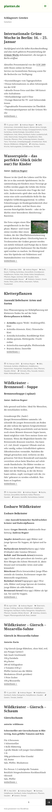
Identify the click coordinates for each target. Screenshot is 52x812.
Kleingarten (8, 610)
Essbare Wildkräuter (22, 506)
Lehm (16, 281)
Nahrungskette (15, 146)
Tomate (13, 697)
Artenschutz (8, 127)
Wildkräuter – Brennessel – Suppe (21, 384)
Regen (13, 277)
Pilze (20, 139)
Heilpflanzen (8, 134)
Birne (38, 127)
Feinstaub (7, 366)
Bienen (32, 127)
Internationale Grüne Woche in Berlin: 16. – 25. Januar (26, 37)
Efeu (29, 371)
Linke (6, 137)
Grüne (37, 132)
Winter (13, 371)
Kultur (33, 134)
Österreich (41, 606)
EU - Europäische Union (12, 129)
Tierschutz (12, 141)
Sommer (20, 277)
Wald (45, 141)
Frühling (12, 272)
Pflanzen (14, 139)
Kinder (26, 274)
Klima (20, 134)
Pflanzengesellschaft (17, 615)
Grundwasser (39, 272)
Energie (43, 127)
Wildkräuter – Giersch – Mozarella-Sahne (25, 626)
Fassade (34, 371)
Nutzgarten (23, 137)
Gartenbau (8, 132)
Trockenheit (8, 284)
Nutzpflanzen (33, 137)
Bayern (26, 127)
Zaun (27, 373)
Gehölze (15, 366)
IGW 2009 (40, 64)
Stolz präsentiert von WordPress (16, 809)
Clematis (23, 371)
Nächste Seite (49, 802)
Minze (21, 281)
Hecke (6, 281)
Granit (44, 279)
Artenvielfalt (18, 127)
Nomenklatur (32, 497)
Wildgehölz (23, 144)
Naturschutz (13, 137)
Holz (15, 134)
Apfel (40, 125)
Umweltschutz (36, 141)
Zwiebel (41, 497)
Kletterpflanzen (18, 293)
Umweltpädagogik (24, 141)
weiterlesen (10, 116)
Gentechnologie (19, 132)
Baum (6, 272)
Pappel (6, 615)
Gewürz (42, 144)
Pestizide (7, 139)
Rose (23, 373)
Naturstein (28, 281)
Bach (43, 269)
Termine (37, 146)
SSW (25, 277)
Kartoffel (24, 497)
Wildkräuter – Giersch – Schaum (25, 708)
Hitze (11, 281)
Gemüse (7, 495)
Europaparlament (34, 129)
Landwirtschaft (41, 134)
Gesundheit (29, 132)
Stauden (41, 139)
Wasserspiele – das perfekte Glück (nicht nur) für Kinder (23, 159)
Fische (44, 129)
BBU (40, 364)
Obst (40, 137)
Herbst (16, 274)
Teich (36, 277)
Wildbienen (14, 144)
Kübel (6, 373)
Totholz (35, 281)
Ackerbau (34, 144)
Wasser (6, 144)
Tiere (6, 141)
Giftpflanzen (23, 366)
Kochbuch (26, 134)
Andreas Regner (28, 125)
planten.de (12, 6)
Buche (43, 492)
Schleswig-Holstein (30, 139)
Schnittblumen (27, 146)
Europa (25, 129)
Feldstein (31, 279)
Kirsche (6, 146)
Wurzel (26, 613)
